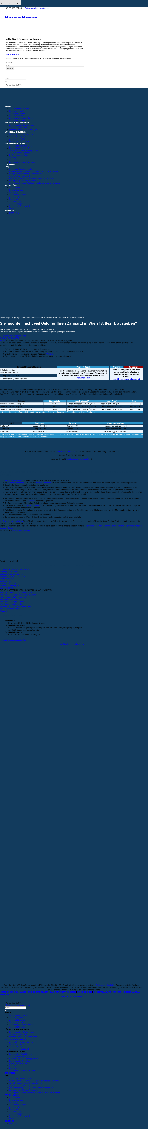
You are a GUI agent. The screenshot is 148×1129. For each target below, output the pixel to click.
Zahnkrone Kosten (17, 111)
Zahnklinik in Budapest (19, 1049)
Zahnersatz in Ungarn (9, 585)
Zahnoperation (6, 578)
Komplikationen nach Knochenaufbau (16, 592)
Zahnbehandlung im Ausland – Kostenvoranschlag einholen (34, 1092)
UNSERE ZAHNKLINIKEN (15, 132)
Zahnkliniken (14, 1107)
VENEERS (117, 992)
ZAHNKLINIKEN (84, 992)
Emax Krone (5, 581)
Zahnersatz (14, 1109)
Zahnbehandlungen (17, 1104)
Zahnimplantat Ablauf (9, 571)
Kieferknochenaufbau (18, 1063)
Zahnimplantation (33, 505)
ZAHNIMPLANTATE (102, 992)
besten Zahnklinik (43, 482)
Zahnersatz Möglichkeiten (20, 1054)
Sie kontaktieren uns (13, 480)
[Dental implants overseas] (19, 12)
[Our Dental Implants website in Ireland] (16, 12)
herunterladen (83, 378)
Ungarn (49, 354)
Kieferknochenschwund (10, 599)
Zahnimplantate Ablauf (19, 1056)
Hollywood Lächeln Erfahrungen (23, 129)
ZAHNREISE (10, 1073)
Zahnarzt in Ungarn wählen (21, 134)
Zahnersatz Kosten (17, 113)
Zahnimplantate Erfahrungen (21, 125)
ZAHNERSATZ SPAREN (38, 992)
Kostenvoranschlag (15, 482)
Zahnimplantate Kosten (19, 109)
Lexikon (12, 1118)
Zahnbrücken (15, 1111)
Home (2, 340)
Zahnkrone (13, 1068)
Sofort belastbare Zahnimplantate (23, 1059)
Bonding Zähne (6, 588)
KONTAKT (4, 994)
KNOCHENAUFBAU (131, 992)
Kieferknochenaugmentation (12, 602)
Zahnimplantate (16, 1097)
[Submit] (5, 81)
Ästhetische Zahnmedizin (20, 1116)
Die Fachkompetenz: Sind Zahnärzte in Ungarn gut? (31, 1088)
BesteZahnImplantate (21, 530)
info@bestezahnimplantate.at (36, 8)
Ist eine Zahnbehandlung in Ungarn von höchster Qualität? (34, 1081)
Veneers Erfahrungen (18, 127)
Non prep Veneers (8, 583)
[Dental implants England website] (13, 12)
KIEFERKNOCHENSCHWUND (13, 992)
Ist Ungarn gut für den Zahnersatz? (24, 1090)
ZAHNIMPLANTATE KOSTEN (63, 992)
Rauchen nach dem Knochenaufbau (15, 606)
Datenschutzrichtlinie (105, 985)
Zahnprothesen (15, 1114)
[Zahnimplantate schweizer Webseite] (9, 12)
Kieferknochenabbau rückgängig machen (18, 595)
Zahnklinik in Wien (17, 139)
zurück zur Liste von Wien (11, 521)
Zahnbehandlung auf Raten (20, 118)
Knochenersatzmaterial (10, 609)
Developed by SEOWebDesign (71, 996)
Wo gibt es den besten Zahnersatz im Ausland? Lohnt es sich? (25, 1084)
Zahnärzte (13, 1102)
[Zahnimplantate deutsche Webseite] (6, 12)
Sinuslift (3, 611)
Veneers (12, 1066)
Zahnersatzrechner (17, 120)
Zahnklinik (30, 501)
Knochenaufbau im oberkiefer (13, 597)
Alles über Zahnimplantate (20, 1078)
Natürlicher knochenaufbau (11, 604)
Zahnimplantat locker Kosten (12, 576)
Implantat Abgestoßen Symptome (14, 569)
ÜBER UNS (14, 1124)
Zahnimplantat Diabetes (19, 1061)
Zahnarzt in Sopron (17, 136)
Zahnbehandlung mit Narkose (22, 1070)
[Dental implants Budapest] (23, 12)
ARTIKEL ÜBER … (12, 1095)
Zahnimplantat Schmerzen (11, 574)
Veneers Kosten (16, 115)
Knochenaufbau (16, 1100)
